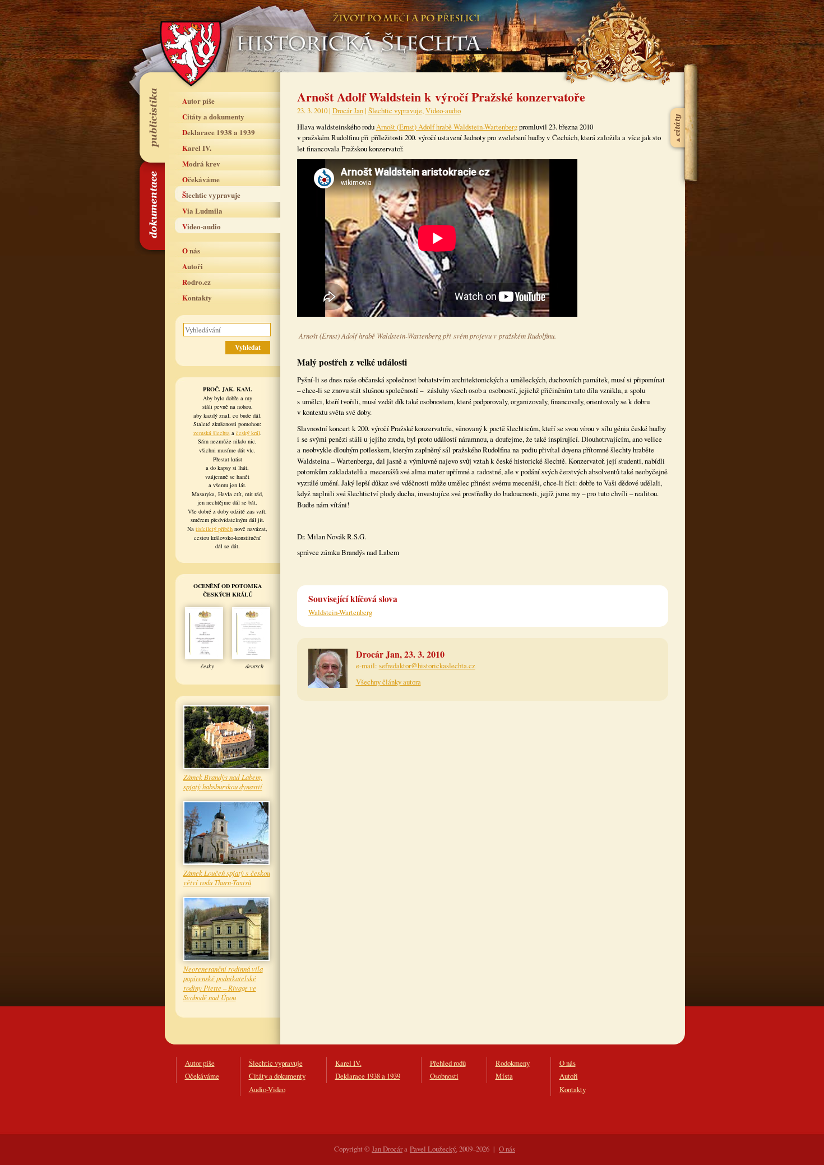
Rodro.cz (196, 281)
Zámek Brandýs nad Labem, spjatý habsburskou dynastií (222, 781)
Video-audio (201, 226)
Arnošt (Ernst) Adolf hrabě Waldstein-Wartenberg (446, 127)
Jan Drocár (387, 1149)
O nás (191, 250)
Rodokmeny (513, 1063)
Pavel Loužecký (433, 1149)
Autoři (192, 266)
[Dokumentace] (151, 205)
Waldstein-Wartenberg (340, 612)
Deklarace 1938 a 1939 (218, 132)
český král (248, 433)
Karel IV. (196, 147)
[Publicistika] (151, 117)
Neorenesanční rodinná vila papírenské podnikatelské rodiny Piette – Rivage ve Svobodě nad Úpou (223, 983)
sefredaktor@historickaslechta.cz (427, 665)
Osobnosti (444, 1076)
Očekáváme (201, 179)
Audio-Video (267, 1089)
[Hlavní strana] (357, 28)
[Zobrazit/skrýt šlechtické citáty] (678, 100)
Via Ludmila (202, 210)
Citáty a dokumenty (213, 116)
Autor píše (198, 100)
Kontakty (197, 297)
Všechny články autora (388, 682)
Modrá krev (201, 163)
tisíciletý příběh (214, 529)
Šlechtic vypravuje (211, 194)
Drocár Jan (347, 110)
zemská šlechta (211, 433)
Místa (504, 1076)
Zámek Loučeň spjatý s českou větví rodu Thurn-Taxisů (226, 877)
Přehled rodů (448, 1063)
